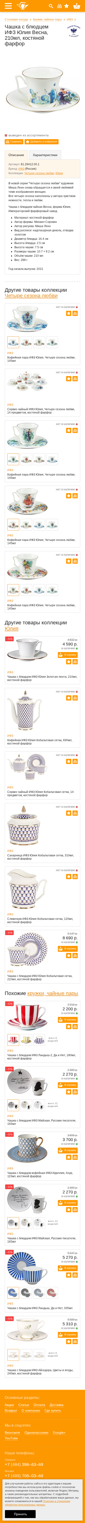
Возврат (11, 1410)
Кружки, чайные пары (47, 19)
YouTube (11, 1438)
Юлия (59, 173)
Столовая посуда (16, 19)
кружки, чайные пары (52, 993)
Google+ (59, 1432)
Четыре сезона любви (39, 173)
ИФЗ (70, 19)
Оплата (39, 1405)
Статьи (23, 1405)
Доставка (57, 1405)
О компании (30, 1410)
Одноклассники (36, 1432)
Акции (9, 1405)
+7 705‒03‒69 (24, 1475)
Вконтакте (12, 1432)
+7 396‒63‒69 (24, 1464)
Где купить (53, 1410)
